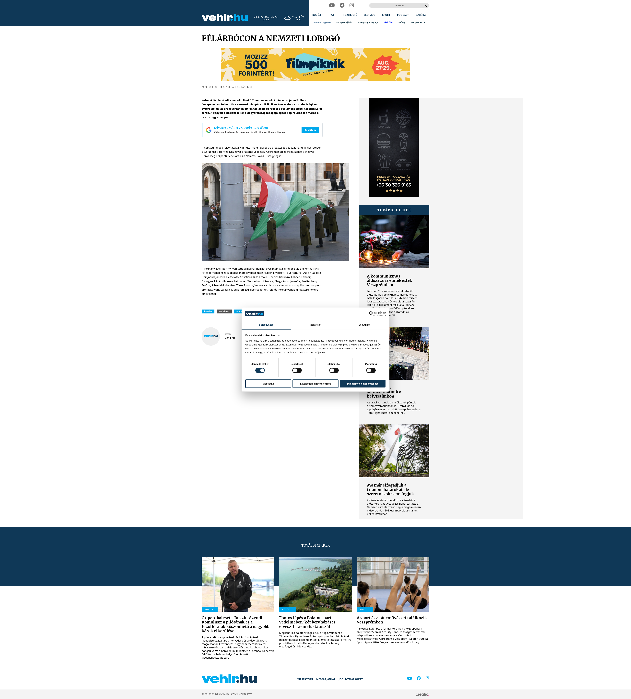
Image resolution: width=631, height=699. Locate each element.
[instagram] (352, 5)
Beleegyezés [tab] (266, 324)
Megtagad (268, 383)
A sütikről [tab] (364, 324)
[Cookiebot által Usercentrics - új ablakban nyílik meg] (371, 313)
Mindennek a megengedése (362, 383)
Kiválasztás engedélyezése (315, 383)
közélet (208, 311)
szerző (228, 334)
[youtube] (332, 5)
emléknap (224, 311)
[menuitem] (317, 15)
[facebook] (342, 5)
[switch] (297, 370)
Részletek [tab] (315, 324)
